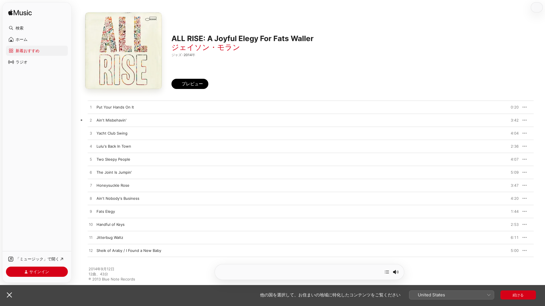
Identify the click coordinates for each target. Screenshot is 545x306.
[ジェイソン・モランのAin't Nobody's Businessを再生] (91, 198)
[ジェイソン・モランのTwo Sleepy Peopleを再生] (91, 159)
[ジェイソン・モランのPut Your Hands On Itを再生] (91, 107)
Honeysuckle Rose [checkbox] (113, 185)
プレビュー (511, 107)
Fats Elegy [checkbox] (106, 211)
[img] (20, 13)
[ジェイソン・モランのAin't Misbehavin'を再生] (91, 120)
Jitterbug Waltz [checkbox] (110, 237)
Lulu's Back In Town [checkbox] (114, 146)
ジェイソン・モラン (205, 47)
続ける (518, 295)
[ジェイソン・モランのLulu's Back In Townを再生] (91, 146)
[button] (37, 28)
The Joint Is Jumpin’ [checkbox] (114, 172)
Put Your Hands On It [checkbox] (115, 107)
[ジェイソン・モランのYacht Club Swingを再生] (91, 133)
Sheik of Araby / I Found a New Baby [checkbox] (129, 250)
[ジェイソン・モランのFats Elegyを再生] (91, 211)
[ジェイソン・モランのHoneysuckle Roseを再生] (91, 185)
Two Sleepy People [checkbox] (113, 159)
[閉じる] (9, 295)
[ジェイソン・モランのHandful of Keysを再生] (91, 224)
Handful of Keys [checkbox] (111, 224)
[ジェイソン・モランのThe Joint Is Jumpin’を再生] (91, 172)
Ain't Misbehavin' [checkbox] (112, 120)
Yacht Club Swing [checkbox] (112, 133)
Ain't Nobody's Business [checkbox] (118, 198)
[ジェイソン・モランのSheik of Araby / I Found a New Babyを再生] (91, 250)
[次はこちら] (386, 272)
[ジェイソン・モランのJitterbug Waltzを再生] (91, 237)
